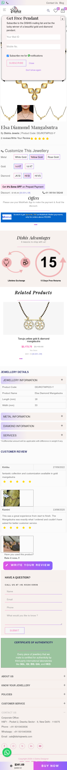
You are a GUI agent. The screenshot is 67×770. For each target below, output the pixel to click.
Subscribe (16, 63)
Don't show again (33, 69)
